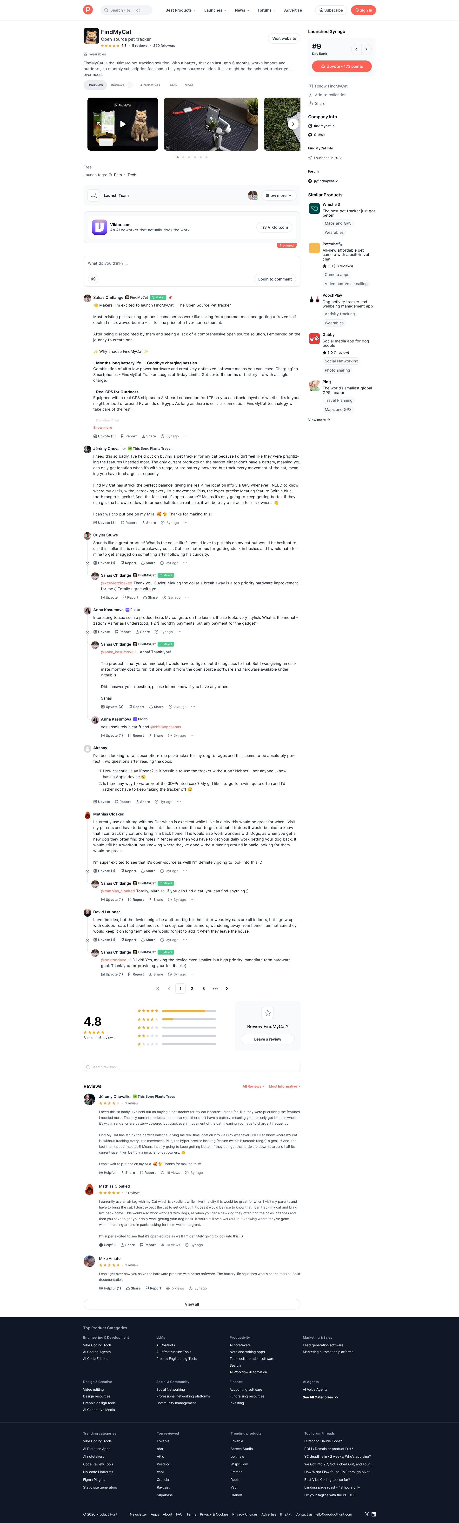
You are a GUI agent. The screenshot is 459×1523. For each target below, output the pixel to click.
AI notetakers (240, 1345)
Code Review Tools (98, 1464)
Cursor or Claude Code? (323, 1441)
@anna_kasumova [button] (117, 651)
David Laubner (106, 911)
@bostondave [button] (113, 959)
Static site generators (100, 1487)
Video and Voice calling (346, 283)
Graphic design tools (99, 1403)
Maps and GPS (338, 223)
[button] (189, 84)
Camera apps (337, 274)
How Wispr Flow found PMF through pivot (337, 1472)
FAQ (179, 1514)
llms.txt (286, 1514)
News (240, 10)
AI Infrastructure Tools (173, 1352)
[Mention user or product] (93, 279)
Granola (163, 1479)
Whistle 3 (331, 204)
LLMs (160, 1337)
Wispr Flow (239, 1464)
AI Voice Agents (315, 1389)
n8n (160, 1449)
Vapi (160, 1472)
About (167, 1514)
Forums (265, 10)
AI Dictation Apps (96, 1449)
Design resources (96, 1396)
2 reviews (132, 1193)
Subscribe (333, 10)
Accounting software (246, 1389)
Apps (155, 1514)
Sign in (366, 10)
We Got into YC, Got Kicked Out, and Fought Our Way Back (339, 1464)
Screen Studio (242, 1449)
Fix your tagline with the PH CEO (329, 1495)
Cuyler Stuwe (105, 535)
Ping (327, 381)
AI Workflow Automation (248, 1372)
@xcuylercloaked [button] (116, 583)
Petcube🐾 (333, 243)
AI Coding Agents (97, 1352)
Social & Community (172, 1382)
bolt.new (237, 1456)
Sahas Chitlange (108, 297)
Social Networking (341, 361)
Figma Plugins (94, 1479)
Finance (236, 1382)
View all (192, 1304)
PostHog (163, 1464)
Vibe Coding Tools (97, 1345)
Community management (176, 1403)
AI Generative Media (99, 1410)
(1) (106, 563)
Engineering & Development (106, 1337)
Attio (160, 1456)
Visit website (284, 38)
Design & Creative (97, 1382)
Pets (118, 174)
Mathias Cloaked (108, 814)
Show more (276, 195)
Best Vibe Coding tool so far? (327, 1479)
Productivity (240, 1337)
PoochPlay (332, 295)
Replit (235, 1479)
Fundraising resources (247, 1396)
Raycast (163, 1487)
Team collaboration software (252, 1358)
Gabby (329, 334)
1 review (131, 1103)
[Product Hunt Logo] (88, 10)
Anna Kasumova (108, 609)
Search (235, 1365)
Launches (213, 10)
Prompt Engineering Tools (176, 1358)
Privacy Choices (245, 1514)
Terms (191, 1514)
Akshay (100, 747)
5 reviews (140, 45)
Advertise (293, 10)
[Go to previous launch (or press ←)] (356, 49)
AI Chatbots (165, 1345)
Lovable (163, 1441)
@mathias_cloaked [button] (118, 890)
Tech (131, 174)
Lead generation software (323, 1345)
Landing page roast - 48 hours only (332, 1487)
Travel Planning (339, 400)
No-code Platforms (98, 1472)
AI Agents (311, 1382)
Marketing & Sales (317, 1337)
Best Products (179, 10)
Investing (237, 1403)
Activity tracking (340, 313)
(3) (107, 523)
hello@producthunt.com (333, 1514)
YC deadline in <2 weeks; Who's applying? (337, 1456)
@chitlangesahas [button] (165, 726)
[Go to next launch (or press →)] (366, 49)
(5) (107, 436)
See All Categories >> (321, 1397)
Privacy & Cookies (214, 1514)
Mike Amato (110, 1258)
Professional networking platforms (183, 1396)
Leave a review (267, 1039)
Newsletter (138, 1514)
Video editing (93, 1389)
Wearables (97, 54)
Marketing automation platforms (328, 1352)
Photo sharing (337, 370)
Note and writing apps (247, 1352)
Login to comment (275, 279)
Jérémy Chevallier (109, 448)
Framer (236, 1472)
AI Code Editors (95, 1358)
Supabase (165, 1495)
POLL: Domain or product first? (328, 1449)
